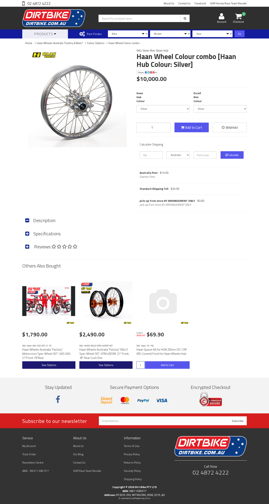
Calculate (233, 155)
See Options (49, 365)
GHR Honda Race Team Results (228, 3)
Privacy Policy (132, 454)
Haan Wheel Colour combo (124, 43)
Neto (147, 498)
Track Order (29, 454)
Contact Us (184, 3)
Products (44, 34)
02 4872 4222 (39, 3)
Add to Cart (193, 127)
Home (28, 43)
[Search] (185, 18)
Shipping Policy (133, 479)
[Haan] (70, 323)
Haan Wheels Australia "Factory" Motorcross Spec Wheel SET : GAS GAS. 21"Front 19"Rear (46, 353)
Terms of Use (131, 446)
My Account (29, 446)
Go (239, 34)
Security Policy (132, 471)
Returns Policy (132, 462)
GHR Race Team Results (87, 471)
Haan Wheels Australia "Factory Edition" (60, 43)
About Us (169, 3)
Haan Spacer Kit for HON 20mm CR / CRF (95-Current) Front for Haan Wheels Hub (161, 351)
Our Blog (78, 454)
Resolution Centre (33, 462)
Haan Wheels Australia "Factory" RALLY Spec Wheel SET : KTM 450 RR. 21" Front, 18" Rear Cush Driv (104, 353)
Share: (141, 72)
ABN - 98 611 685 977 (35, 471)
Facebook (200, 3)
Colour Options (96, 43)
